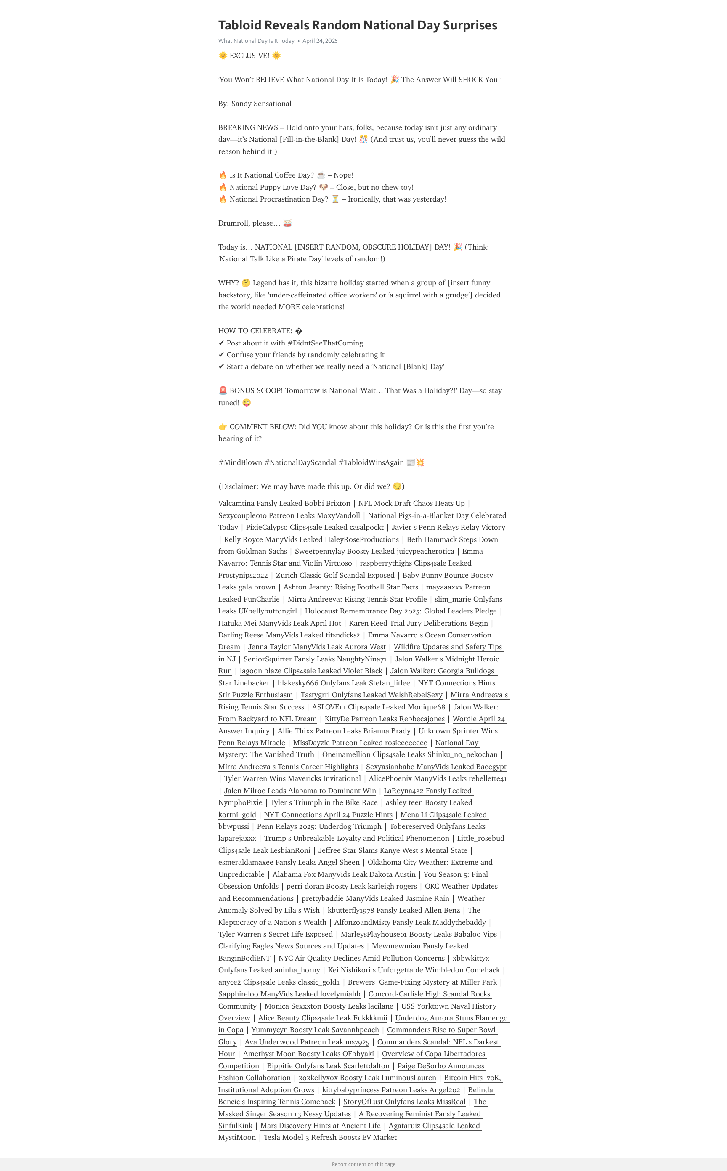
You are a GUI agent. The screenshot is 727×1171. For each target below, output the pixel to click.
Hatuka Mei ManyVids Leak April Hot (279, 623)
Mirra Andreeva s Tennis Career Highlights (288, 766)
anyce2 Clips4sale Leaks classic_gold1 (279, 982)
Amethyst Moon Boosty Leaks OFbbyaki (308, 1053)
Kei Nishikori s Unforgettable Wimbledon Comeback (414, 970)
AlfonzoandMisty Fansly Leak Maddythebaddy (410, 922)
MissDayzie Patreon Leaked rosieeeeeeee (360, 742)
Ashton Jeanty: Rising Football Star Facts (351, 587)
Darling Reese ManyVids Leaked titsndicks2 (289, 635)
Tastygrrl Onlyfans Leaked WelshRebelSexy (372, 694)
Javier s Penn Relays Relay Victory (448, 527)
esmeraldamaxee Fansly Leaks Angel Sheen (289, 862)
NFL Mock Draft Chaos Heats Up (411, 503)
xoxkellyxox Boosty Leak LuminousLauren (367, 1077)
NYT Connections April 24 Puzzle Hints (328, 814)
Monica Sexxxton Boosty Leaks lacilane (329, 1006)
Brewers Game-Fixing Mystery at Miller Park (422, 982)
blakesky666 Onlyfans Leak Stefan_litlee (344, 683)
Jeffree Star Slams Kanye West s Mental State (392, 850)
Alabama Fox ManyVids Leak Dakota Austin (344, 874)
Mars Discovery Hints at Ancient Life (320, 1125)
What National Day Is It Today (256, 41)
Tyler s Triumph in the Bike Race (324, 802)
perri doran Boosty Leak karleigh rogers (352, 886)
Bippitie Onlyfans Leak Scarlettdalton (328, 1065)
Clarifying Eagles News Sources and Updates (291, 946)
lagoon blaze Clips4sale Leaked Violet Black (311, 670)
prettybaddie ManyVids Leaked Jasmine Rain (375, 898)
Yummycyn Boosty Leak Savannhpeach (315, 1029)
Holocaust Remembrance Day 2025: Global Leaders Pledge (401, 611)
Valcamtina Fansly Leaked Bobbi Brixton (284, 503)
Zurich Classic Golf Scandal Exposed (335, 575)
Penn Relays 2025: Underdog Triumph (319, 826)
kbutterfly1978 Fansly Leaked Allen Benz (394, 910)
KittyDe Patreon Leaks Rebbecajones (385, 718)
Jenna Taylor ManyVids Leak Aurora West (317, 646)
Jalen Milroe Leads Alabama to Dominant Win (300, 790)
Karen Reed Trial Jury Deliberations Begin (418, 623)
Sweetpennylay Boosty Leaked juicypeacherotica (374, 551)
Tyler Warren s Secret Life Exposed (275, 934)
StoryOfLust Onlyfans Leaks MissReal (404, 1101)
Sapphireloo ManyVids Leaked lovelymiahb (289, 993)
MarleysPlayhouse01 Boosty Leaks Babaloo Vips (419, 934)
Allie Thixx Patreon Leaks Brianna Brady (344, 731)
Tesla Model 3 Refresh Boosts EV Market (330, 1137)
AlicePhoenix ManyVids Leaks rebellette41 (438, 778)
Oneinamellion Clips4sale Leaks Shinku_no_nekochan (410, 754)
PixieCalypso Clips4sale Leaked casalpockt (315, 527)
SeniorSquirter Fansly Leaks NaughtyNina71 (315, 659)
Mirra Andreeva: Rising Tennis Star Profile (357, 599)
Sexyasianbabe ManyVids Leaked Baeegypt (436, 766)
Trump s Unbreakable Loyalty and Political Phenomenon (356, 838)
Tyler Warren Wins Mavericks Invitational (292, 778)
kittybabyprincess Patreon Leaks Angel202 (391, 1089)
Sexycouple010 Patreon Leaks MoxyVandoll (289, 515)
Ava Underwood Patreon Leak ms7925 (307, 1041)
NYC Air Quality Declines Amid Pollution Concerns (362, 958)
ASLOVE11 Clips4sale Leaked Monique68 (379, 707)
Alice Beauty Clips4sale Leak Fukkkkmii (322, 1017)
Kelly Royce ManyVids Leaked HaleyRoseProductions (311, 539)
